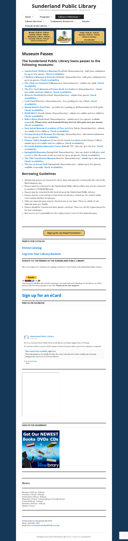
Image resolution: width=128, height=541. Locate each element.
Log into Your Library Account (41, 254)
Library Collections (68, 17)
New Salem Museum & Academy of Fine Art (46, 128)
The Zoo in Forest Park (36, 164)
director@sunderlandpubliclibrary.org (43, 525)
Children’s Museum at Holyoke (40, 77)
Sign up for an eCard (41, 295)
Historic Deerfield (33, 95)
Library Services (33, 21)
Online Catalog (32, 248)
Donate (85, 21)
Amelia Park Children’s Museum (40, 71)
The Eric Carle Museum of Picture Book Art (46, 89)
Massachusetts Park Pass (37, 107)
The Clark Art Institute (36, 83)
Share (28, 363)
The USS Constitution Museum (40, 158)
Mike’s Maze (30, 119)
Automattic (86, 537)
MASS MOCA (31, 113)
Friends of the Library (36, 26)
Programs (45, 17)
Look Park (29, 101)
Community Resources (61, 21)
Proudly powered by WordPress (50, 537)
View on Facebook (30, 361)
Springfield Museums (35, 152)
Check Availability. (55, 74)
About (28, 17)
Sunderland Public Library (64, 6)
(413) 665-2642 (34, 523)
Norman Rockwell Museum (38, 134)
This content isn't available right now (40, 351)
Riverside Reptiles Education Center (42, 146)
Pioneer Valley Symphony (37, 140)
